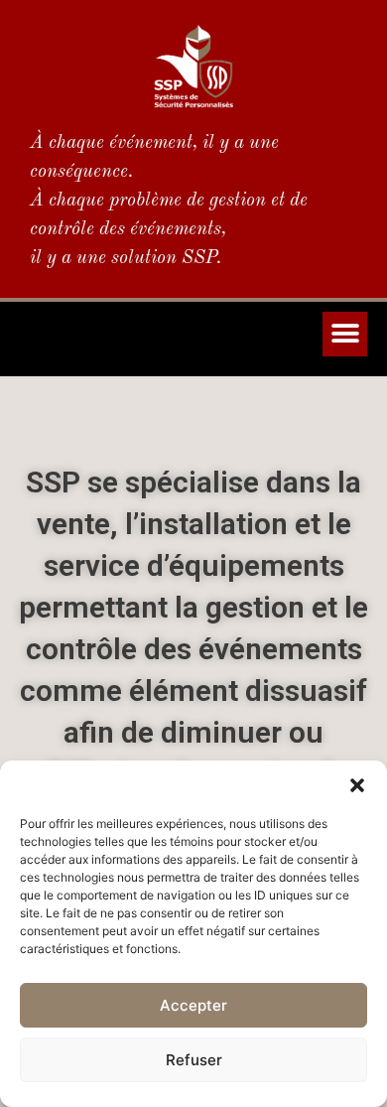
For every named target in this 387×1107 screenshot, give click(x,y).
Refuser (194, 1059)
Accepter (193, 1005)
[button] (357, 785)
